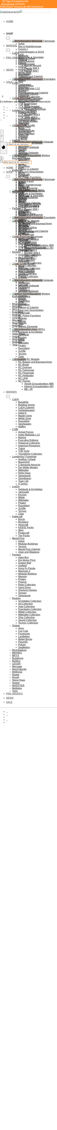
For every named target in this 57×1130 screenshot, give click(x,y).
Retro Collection (27, 584)
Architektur (24, 283)
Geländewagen (26, 64)
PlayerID (23, 642)
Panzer (22, 201)
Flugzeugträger (26, 272)
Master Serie (25, 69)
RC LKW (23, 378)
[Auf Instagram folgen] (7, 109)
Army (21, 628)
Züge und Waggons (28, 552)
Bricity (21, 173)
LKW (21, 193)
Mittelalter (23, 124)
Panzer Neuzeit (32, 65)
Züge (21, 167)
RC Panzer (24, 381)
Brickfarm (23, 175)
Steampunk (24, 129)
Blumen (22, 299)
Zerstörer (23, 274)
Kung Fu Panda (26, 568)
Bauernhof (23, 115)
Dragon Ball (24, 563)
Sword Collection (27, 620)
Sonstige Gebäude (28, 291)
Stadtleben (24, 301)
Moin (21, 530)
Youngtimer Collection (30, 107)
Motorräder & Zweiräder (31, 195)
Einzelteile (24, 166)
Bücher (22, 321)
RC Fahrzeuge (26, 370)
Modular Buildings (28, 197)
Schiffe (22, 351)
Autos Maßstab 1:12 (29, 88)
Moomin (22, 576)
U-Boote (22, 139)
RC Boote (23, 364)
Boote (21, 266)
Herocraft (23, 524)
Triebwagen (24, 223)
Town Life (23, 135)
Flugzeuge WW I (27, 258)
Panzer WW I (31, 71)
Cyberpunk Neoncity (29, 118)
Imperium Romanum (29, 99)
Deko (21, 302)
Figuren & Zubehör (28, 169)
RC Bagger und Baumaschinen (35, 223)
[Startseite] (25, 12)
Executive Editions (28, 94)
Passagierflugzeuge (35, 247)
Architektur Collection (29, 601)
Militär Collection (27, 265)
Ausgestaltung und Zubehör (33, 231)
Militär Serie (24, 72)
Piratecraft (23, 533)
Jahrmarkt (23, 334)
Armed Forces (25, 85)
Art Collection (25, 603)
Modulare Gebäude (28, 147)
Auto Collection (26, 606)
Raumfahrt (23, 75)
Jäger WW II (30, 255)
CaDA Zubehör (26, 61)
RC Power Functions (29, 177)
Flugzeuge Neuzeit (28, 239)
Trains (21, 448)
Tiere (21, 324)
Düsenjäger (30, 103)
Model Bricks (25, 639)
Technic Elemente (28, 326)
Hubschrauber (32, 244)
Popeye (22, 582)
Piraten (22, 156)
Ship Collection (26, 617)
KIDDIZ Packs (26, 181)
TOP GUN (23, 105)
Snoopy (22, 593)
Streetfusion (24, 132)
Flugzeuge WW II (27, 250)
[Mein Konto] (1, 119)
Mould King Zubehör (29, 549)
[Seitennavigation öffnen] (3, 148)
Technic (22, 165)
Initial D (22, 66)
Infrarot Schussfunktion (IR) (39, 386)
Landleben (24, 636)
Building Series (26, 58)
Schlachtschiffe (26, 269)
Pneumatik (24, 313)
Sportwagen (24, 77)
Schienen (23, 228)
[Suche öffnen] (1, 136)
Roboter (22, 318)
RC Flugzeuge (26, 373)
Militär (21, 151)
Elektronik (23, 234)
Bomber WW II (32, 114)
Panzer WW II (31, 206)
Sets (20, 82)
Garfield (22, 565)
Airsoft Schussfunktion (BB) (39, 383)
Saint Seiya (24, 587)
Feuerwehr (24, 633)
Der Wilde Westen (28, 121)
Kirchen (22, 148)
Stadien (22, 288)
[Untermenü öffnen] (8, 38)
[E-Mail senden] (7, 115)
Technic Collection (28, 276)
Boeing (22, 91)
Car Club (23, 631)
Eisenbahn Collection (29, 609)
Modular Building (27, 573)
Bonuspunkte (7, 4)
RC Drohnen (25, 367)
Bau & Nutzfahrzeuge (29, 46)
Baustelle (23, 56)
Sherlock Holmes (27, 590)
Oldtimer (22, 198)
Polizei (22, 644)
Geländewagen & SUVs (31, 52)
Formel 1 (23, 49)
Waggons (23, 225)
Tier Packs (24, 535)
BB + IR (28, 389)
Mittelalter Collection (29, 614)
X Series (23, 137)
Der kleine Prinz (27, 560)
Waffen (22, 80)
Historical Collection (29, 96)
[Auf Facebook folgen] (7, 107)
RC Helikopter (26, 375)
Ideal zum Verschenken (30, 171)
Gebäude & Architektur (30, 193)
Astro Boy (23, 557)
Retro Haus (24, 126)
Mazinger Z (24, 571)
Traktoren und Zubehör (30, 214)
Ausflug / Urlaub (27, 113)
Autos (21, 43)
